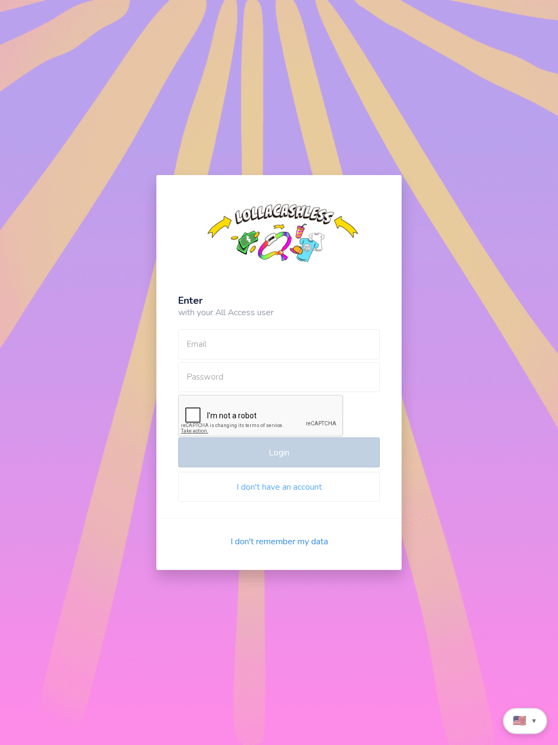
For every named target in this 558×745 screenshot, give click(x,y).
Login (279, 452)
